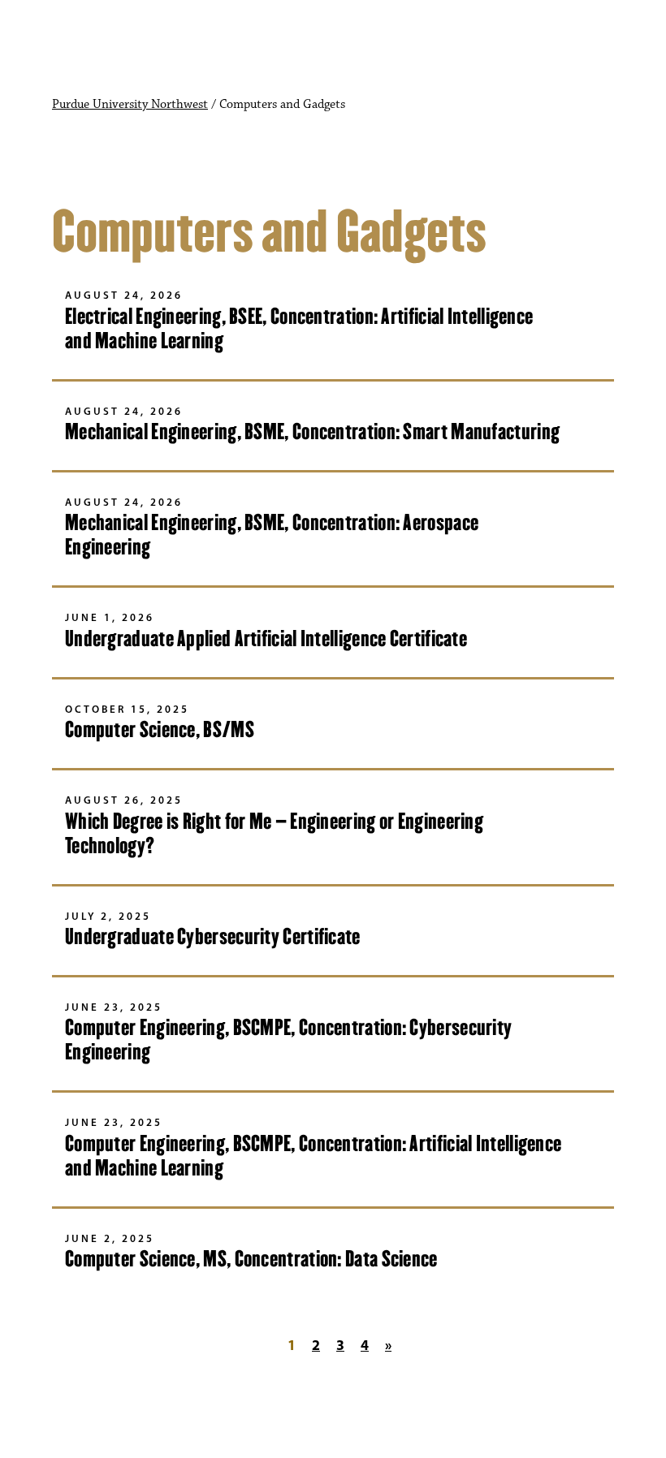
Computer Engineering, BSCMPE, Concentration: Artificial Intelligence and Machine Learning (313, 1155)
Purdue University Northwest (130, 104)
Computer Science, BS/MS (159, 729)
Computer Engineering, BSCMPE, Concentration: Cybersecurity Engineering (288, 1039)
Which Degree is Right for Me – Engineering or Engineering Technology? (274, 833)
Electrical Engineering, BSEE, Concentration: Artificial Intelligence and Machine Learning (299, 328)
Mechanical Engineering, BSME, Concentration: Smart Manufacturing (312, 431)
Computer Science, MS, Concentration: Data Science (251, 1258)
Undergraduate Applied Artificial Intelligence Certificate (266, 638)
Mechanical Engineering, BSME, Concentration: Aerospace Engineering (271, 534)
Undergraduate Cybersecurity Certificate (213, 936)
